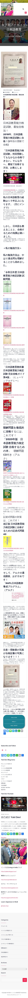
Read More (3, 837)
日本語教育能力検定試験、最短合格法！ (13, 95)
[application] (14, 804)
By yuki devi (17, 90)
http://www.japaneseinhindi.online (9, 897)
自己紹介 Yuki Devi (5, 787)
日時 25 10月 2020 (7, 90)
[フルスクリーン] (25, 810)
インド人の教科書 (5, 770)
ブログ (2, 779)
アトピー (3, 766)
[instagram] (5, 750)
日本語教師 (7, 92)
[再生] (3, 810)
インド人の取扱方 (5, 930)
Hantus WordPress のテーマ (14, 994)
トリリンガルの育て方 (6, 774)
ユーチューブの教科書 (7, 943)
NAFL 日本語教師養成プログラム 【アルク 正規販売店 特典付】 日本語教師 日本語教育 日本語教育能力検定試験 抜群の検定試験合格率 (18, 595)
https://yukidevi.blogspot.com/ (8, 871)
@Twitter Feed (4, 906)
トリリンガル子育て (6, 935)
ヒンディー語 (4, 776)
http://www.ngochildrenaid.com (9, 879)
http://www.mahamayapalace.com (9, 888)
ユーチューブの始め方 (6, 781)
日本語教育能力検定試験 (9, 190)
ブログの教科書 (5, 939)
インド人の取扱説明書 (6, 768)
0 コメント (15, 92)
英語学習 (3, 789)
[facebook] (2, 750)
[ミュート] (22, 810)
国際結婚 (3, 783)
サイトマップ (4, 772)
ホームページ (13, 34)
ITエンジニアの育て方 (6, 764)
